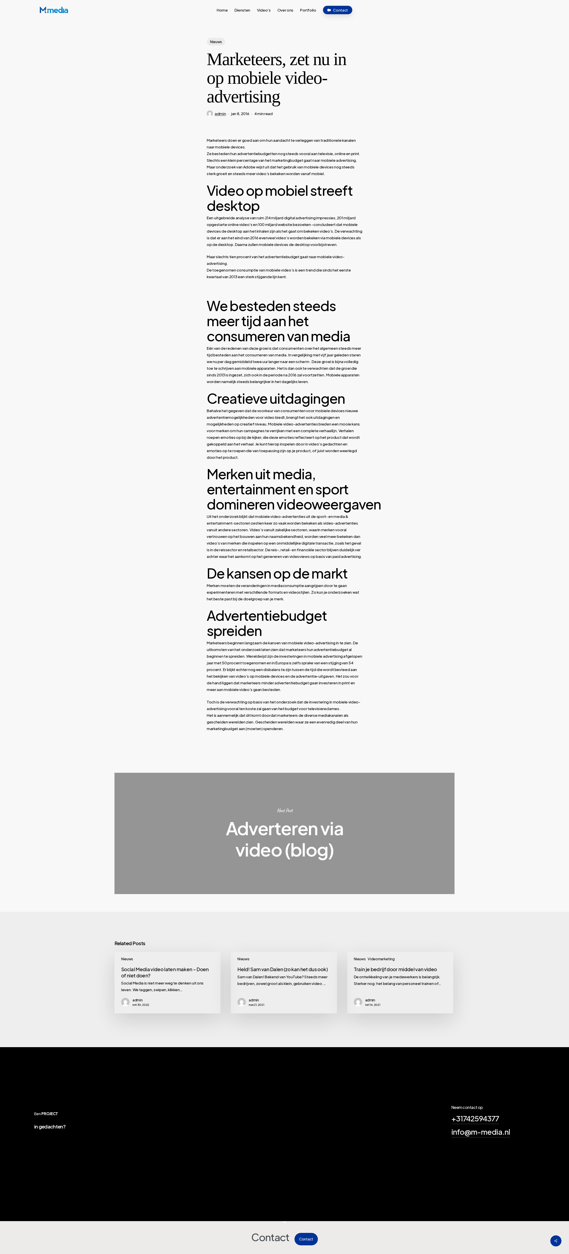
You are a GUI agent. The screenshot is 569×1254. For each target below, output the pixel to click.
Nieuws (216, 41)
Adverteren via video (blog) (284, 833)
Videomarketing (381, 958)
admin (220, 113)
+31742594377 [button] (475, 1118)
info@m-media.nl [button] (480, 1131)
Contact (306, 1239)
